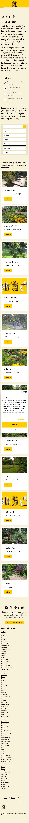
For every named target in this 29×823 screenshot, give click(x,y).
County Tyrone (5, 669)
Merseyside (4, 724)
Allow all (14, 424)
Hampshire (4, 702)
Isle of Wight (4, 712)
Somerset (3, 753)
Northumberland (5, 739)
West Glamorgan (5, 776)
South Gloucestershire (7, 757)
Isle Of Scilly (4, 710)
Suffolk (3, 765)
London (3, 720)
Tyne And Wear (5, 771)
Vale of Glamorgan (6, 773)
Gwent (3, 698)
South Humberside (6, 759)
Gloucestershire (5, 696)
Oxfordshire (4, 743)
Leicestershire (5, 716)
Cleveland (3, 653)
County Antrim (5, 659)
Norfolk (3, 731)
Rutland (3, 749)
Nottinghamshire (5, 741)
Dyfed (2, 683)
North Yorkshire (5, 735)
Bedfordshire (4, 636)
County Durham (5, 663)
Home (5, 798)
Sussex (3, 769)
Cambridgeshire (5, 643)
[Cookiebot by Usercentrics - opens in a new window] (20, 392)
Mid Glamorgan (5, 726)
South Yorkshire (5, 761)
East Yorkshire (5, 688)
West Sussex (4, 780)
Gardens (13, 798)
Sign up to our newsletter (14, 622)
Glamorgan (4, 694)
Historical (6, 139)
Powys (3, 747)
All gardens (6, 152)
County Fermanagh (6, 665)
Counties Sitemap (22, 813)
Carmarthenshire (5, 645)
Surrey (3, 767)
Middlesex (4, 728)
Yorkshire (3, 788)
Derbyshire (4, 675)
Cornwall (3, 657)
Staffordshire (4, 763)
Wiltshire (3, 784)
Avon (2, 634)
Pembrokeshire (5, 745)
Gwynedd (3, 700)
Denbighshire (4, 673)
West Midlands (5, 778)
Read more (8, 199)
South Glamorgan (5, 755)
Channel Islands (5, 649)
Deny (14, 429)
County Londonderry (6, 667)
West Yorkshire (5, 782)
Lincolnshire (4, 718)
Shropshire (4, 751)
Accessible (6, 135)
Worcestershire (5, 786)
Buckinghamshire (5, 641)
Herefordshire (5, 704)
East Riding (4, 685)
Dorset (3, 679)
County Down (5, 661)
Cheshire (3, 651)
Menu (23, 4)
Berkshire (3, 638)
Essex (2, 690)
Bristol (3, 640)
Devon (3, 677)
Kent (2, 714)
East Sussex (4, 686)
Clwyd (3, 655)
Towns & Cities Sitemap (6, 814)
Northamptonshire (6, 737)
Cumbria (3, 671)
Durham (3, 681)
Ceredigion (4, 647)
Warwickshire (4, 775)
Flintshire (3, 692)
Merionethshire (5, 722)
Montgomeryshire (6, 730)
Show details (20, 419)
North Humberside (6, 733)
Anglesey (3, 632)
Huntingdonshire (5, 708)
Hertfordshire (4, 706)
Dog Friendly (7, 131)
